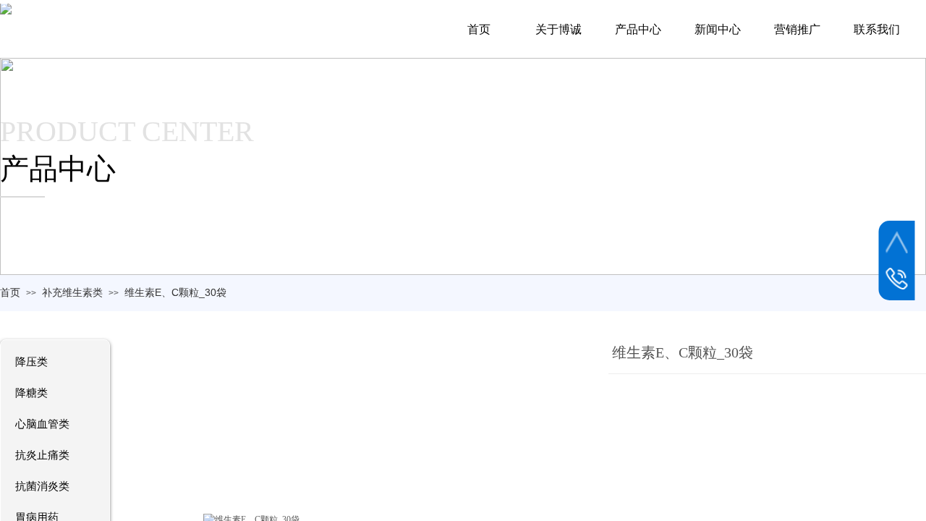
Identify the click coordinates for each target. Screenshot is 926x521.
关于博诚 (558, 29)
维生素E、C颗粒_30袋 (175, 292)
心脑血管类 (42, 424)
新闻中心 (717, 29)
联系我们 (877, 29)
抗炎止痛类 (42, 455)
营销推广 (797, 29)
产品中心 (638, 29)
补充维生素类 (72, 292)
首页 (10, 292)
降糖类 (31, 393)
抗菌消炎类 (42, 486)
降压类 (31, 362)
